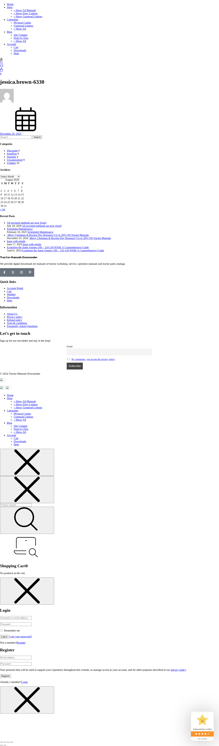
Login (24, 682)
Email (70, 346)
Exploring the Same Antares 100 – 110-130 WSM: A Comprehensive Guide (63, 250)
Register (21, 642)
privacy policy (178, 669)
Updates (11, 163)
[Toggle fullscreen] (8, 742)
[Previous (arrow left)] (1, 745)
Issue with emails (32, 244)
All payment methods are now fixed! (42, 225)
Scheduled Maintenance (40, 232)
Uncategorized (15, 159)
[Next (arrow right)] (4, 745)
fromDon (12, 153)
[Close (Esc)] (1, 742)
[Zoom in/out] (11, 742)
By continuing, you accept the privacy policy (93, 359)
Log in (4, 636)
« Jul (2, 209)
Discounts (12, 150)
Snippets (11, 156)
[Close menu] (27, 462)
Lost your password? (20, 636)
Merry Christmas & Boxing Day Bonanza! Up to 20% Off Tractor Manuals (70, 238)
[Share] (4, 742)
